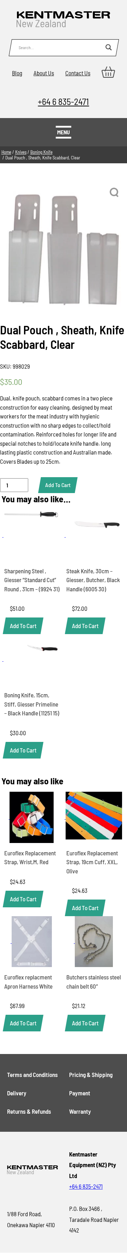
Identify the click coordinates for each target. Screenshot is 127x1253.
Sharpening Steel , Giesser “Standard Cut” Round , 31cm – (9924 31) (32, 579)
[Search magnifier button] (109, 47)
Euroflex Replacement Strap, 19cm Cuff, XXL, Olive (92, 861)
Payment (79, 1092)
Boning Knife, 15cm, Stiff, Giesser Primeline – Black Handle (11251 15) (31, 703)
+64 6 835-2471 (63, 101)
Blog (17, 72)
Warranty (80, 1111)
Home (6, 152)
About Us (44, 72)
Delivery (16, 1092)
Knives (20, 152)
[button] (114, 192)
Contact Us (77, 72)
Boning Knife (41, 152)
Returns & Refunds (29, 1111)
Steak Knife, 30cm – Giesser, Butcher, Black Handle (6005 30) (93, 579)
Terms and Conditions (32, 1074)
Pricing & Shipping (91, 1074)
